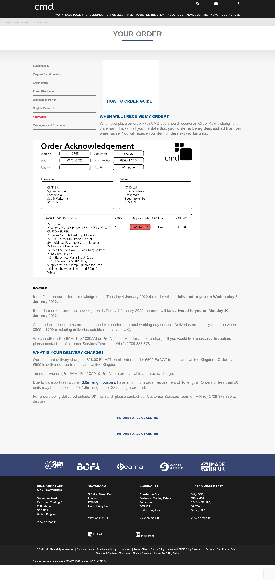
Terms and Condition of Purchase (113, 553)
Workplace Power (69, 15)
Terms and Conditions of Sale (221, 549)
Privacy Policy (158, 549)
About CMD (175, 15)
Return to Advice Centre (137, 417)
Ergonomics (94, 15)
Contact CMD (231, 15)
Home (7, 22)
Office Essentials (119, 15)
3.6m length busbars (99, 382)
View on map (45, 522)
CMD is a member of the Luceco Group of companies (104, 549)
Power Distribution (150, 15)
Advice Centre (197, 15)
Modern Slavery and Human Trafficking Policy (156, 553)
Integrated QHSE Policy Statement (185, 549)
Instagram (147, 535)
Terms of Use (141, 549)
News (215, 15)
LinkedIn (98, 534)
